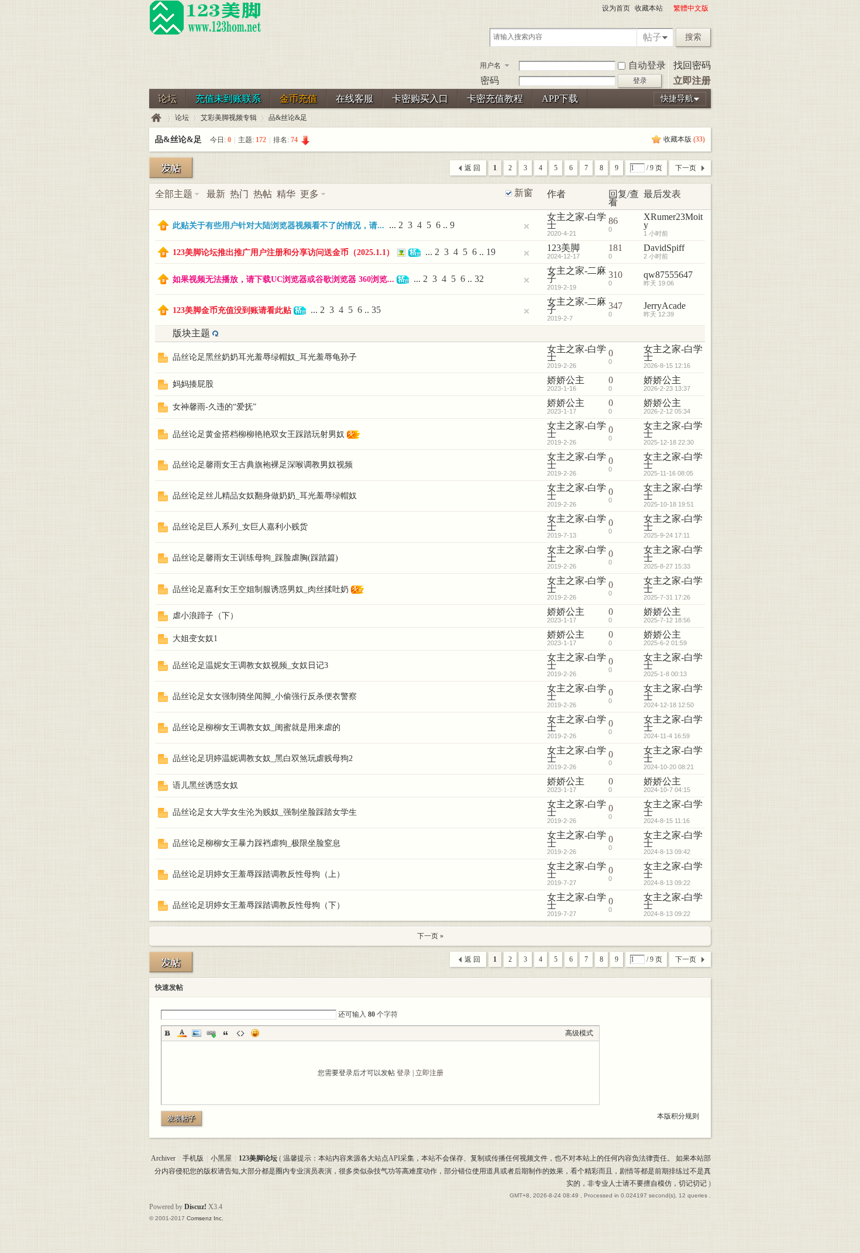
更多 (309, 194)
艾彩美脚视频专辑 (229, 117)
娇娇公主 (565, 380)
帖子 (652, 37)
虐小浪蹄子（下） (205, 615)
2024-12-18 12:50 (669, 704)
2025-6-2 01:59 (665, 642)
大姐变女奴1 (195, 638)
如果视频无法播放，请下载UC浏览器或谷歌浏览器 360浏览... (283, 279)
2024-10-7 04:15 (667, 789)
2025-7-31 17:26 (667, 597)
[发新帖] (170, 167)
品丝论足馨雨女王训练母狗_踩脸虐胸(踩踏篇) (255, 557)
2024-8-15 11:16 (667, 820)
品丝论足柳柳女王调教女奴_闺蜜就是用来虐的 (256, 727)
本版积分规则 (678, 1116)
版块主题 (191, 333)
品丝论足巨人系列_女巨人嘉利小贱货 (240, 526)
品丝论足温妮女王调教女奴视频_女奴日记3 (250, 665)
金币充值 (298, 99)
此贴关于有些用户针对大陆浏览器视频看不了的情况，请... (278, 225)
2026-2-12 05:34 (667, 411)
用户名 (490, 65)
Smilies (255, 1033)
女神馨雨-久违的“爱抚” (214, 406)
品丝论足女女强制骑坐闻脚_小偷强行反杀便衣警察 (265, 696)
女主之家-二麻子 (576, 275)
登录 (404, 1073)
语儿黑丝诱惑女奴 (205, 785)
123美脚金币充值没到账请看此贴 (232, 310)
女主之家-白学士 (576, 221)
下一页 (685, 168)
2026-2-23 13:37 (667, 388)
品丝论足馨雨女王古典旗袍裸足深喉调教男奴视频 (263, 464)
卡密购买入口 (420, 99)
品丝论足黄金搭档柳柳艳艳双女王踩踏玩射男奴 (259, 434)
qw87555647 (668, 275)
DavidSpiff (664, 248)
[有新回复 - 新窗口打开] (163, 359)
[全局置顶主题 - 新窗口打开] (163, 227)
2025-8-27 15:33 (667, 566)
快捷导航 (677, 98)
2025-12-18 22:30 (669, 442)
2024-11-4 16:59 (667, 735)
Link (211, 1033)
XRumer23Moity (673, 221)
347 (615, 306)
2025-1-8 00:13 (665, 673)
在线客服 (354, 99)
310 (615, 275)
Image (196, 1033)
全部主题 (173, 194)
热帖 (262, 194)
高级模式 (579, 1033)
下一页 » (430, 936)
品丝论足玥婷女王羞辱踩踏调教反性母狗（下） (259, 905)
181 (615, 248)
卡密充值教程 (495, 99)
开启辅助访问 (668, 8)
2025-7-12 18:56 (667, 620)
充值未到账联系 (228, 99)
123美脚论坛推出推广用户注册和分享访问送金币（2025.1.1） (283, 252)
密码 (489, 80)
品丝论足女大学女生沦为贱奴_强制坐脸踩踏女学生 (265, 812)
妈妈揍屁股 (193, 384)
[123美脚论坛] (205, 33)
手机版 (193, 1158)
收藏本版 (684, 139)
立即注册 (692, 80)
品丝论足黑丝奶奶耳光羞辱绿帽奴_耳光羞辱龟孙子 (265, 357)
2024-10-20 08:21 (669, 766)
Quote (226, 1033)
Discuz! (195, 1207)
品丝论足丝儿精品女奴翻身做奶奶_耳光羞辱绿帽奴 (265, 495)
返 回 (472, 168)
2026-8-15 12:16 (667, 365)
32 (479, 279)
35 (376, 310)
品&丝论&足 (288, 117)
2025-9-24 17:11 (667, 535)
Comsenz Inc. (205, 1218)
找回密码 (692, 65)
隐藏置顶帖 (526, 226)
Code (240, 1033)
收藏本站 (649, 8)
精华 (286, 194)
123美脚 (563, 248)
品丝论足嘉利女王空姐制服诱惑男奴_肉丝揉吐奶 (261, 589)
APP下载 (560, 99)
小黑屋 (221, 1158)
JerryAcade (665, 306)
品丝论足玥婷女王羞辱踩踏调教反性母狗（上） (259, 874)
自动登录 (647, 65)
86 (613, 221)
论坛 (167, 99)
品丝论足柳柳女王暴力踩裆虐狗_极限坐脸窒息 (256, 843)
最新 (216, 194)
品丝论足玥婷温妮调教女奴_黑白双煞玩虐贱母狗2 (263, 758)
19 (491, 252)
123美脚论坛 (156, 117)
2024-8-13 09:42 (667, 851)
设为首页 (616, 8)
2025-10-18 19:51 (669, 504)
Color (182, 1033)
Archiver (163, 1158)
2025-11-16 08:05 (668, 473)
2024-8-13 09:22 (667, 882)
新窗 (523, 193)
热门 (239, 194)
